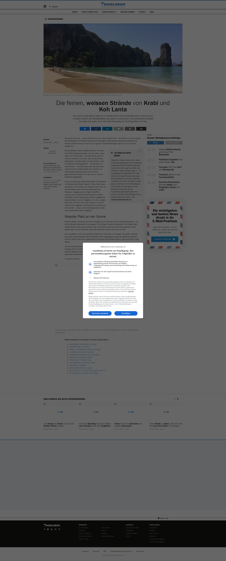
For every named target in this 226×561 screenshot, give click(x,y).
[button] (113, 278)
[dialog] (113, 280)
